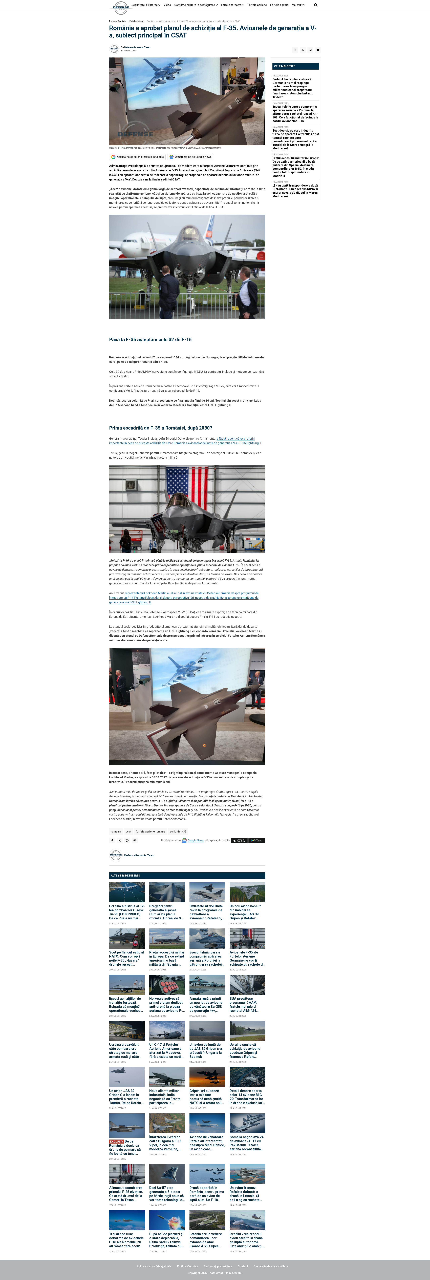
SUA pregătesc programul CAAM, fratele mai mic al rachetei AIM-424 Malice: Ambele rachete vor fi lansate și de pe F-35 (246, 1005)
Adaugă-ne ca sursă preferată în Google (140, 156)
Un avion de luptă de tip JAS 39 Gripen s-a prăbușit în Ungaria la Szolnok (205, 1051)
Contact (243, 1266)
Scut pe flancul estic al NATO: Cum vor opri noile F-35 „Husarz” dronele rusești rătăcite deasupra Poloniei (126, 958)
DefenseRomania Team (137, 47)
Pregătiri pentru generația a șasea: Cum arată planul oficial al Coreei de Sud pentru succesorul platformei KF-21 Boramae (167, 912)
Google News (196, 840)
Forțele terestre (231, 5)
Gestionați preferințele (218, 1266)
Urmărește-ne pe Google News (193, 156)
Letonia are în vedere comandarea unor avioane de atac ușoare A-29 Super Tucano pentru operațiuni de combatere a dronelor (206, 1240)
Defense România (117, 21)
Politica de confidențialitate (154, 1266)
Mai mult (297, 5)
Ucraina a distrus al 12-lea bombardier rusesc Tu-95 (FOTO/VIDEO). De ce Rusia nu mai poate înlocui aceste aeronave (127, 912)
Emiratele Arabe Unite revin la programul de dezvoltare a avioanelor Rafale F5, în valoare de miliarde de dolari (206, 912)
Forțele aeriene (257, 5)
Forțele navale (279, 5)
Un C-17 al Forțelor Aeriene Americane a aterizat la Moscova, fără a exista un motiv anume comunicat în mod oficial (166, 1051)
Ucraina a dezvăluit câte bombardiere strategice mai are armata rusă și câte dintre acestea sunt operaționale (124, 1051)
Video (167, 5)
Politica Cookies (187, 1266)
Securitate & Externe (145, 5)
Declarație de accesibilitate (271, 1266)
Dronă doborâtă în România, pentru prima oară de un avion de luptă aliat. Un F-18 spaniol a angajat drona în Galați (206, 1194)
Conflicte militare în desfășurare (194, 5)
